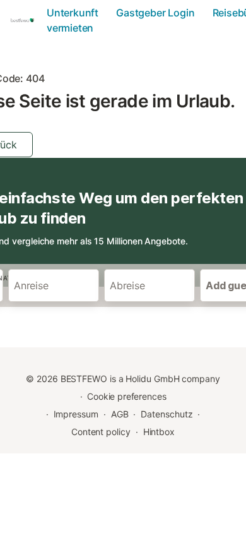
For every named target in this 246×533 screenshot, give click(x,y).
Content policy (101, 431)
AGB (120, 414)
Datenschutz (166, 414)
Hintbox (159, 431)
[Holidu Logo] (24, 20)
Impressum (76, 414)
